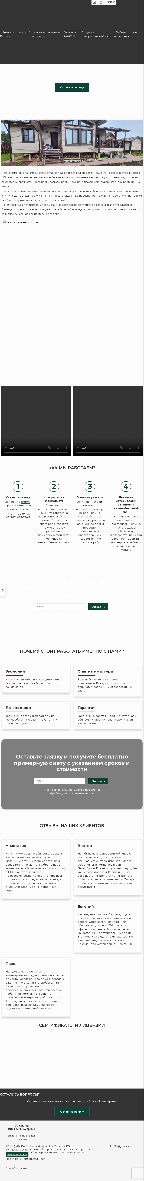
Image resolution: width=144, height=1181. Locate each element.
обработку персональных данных (72, 619)
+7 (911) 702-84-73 (17, 1146)
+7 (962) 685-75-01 (17, 1150)
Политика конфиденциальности (26, 1158)
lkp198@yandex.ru (121, 1146)
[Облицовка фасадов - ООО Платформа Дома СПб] (22, 1126)
